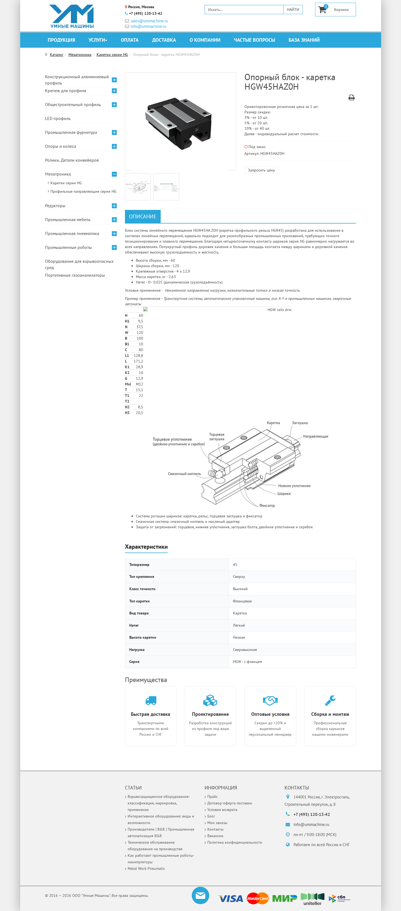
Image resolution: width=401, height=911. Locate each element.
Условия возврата (222, 809)
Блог (211, 816)
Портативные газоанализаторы (75, 275)
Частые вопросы (254, 40)
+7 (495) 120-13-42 (145, 13)
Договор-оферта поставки (229, 803)
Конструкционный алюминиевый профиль (77, 80)
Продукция (61, 40)
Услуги (97, 40)
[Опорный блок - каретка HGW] (180, 121)
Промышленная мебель (67, 219)
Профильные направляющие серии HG (83, 191)
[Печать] (352, 98)
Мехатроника (79, 54)
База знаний (304, 40)
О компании (205, 40)
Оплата (130, 40)
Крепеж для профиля (65, 90)
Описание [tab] (143, 216)
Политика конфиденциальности (234, 842)
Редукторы (55, 205)
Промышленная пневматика (72, 233)
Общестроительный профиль (73, 104)
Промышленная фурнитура (71, 132)
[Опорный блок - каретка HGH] (139, 187)
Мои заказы (217, 822)
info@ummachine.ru (148, 26)
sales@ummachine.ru (149, 21)
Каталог (56, 54)
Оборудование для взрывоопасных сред (79, 264)
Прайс (212, 796)
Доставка (164, 40)
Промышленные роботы (68, 247)
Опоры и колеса (60, 146)
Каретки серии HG (112, 54)
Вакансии (215, 835)
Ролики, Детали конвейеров (72, 160)
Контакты (215, 829)
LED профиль (57, 118)
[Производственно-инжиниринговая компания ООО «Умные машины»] (71, 16)
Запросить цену (261, 170)
